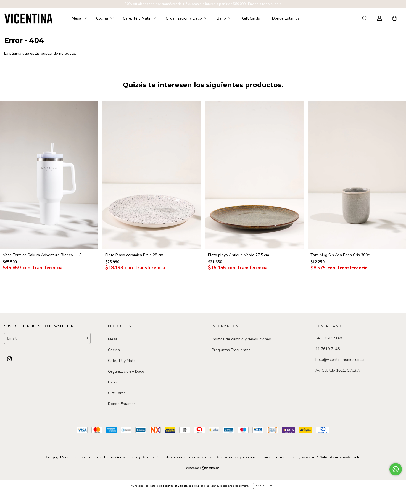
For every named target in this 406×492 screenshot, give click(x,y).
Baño (222, 18)
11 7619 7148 (327, 348)
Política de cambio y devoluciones (241, 339)
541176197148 (328, 338)
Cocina (102, 18)
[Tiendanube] (203, 468)
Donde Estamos (286, 18)
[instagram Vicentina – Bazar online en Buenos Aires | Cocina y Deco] (9, 358)
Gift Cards (251, 18)
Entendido (264, 485)
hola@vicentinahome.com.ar (340, 359)
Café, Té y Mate (137, 18)
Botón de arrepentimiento (340, 457)
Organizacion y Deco (184, 18)
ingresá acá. (305, 457)
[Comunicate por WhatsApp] (395, 469)
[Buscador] (364, 18)
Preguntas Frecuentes (231, 350)
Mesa (77, 18)
